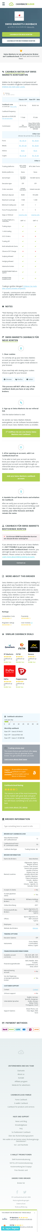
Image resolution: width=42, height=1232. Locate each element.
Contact (35, 990)
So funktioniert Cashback (21, 1132)
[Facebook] (17, 1192)
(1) (31, 623)
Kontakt (21, 1078)
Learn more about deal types (15, 759)
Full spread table (7, 118)
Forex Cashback (21, 1099)
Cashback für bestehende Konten (21, 41)
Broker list (21, 1183)
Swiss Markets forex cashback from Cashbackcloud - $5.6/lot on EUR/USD (21, 4)
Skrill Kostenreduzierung (21, 1159)
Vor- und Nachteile (21, 1145)
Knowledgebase (21, 1125)
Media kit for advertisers (21, 1085)
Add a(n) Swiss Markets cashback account (21, 477)
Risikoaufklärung (21, 1207)
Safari (31, 379)
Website (35, 928)
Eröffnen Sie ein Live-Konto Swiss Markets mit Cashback (22, 433)
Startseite (21, 1070)
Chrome (9, 379)
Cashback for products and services (21, 1107)
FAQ (21, 1128)
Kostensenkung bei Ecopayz (21, 1166)
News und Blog (21, 1121)
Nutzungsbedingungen (21, 1200)
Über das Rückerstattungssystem (21, 1136)
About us (21, 1074)
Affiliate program (21, 1081)
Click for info (23, 215)
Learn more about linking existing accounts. (18, 557)
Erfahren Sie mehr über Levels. (13, 87)
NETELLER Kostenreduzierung (21, 1163)
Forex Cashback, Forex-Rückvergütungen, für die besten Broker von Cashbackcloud (21, 1052)
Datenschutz (21, 1203)
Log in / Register (12, 1228)
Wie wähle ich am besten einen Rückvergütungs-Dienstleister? (21, 1140)
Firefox (20, 379)
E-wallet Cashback (21, 1103)
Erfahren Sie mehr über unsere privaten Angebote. (19, 287)
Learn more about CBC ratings (16, 807)
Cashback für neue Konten (21, 34)
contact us (19, 554)
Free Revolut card (21, 1170)
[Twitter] (24, 1192)
